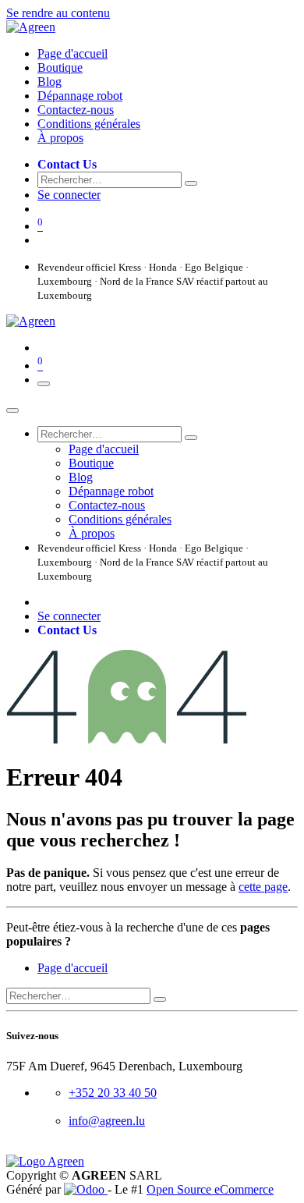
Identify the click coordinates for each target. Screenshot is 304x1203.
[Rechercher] (191, 183)
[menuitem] (72, 53)
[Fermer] (12, 410)
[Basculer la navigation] (43, 383)
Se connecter (69, 194)
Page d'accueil (72, 967)
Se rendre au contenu (58, 13)
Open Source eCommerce (210, 1189)
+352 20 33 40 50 (113, 1092)
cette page (263, 886)
